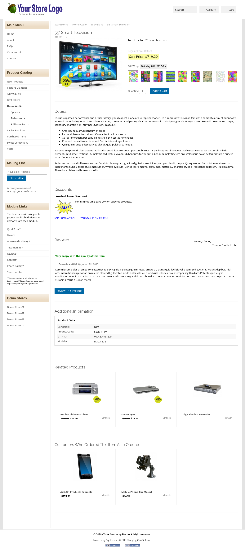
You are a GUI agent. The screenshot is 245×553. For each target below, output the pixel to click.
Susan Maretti (67, 264)
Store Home (61, 24)
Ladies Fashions (16, 130)
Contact (11, 58)
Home (10, 34)
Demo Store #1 (15, 307)
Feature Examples (17, 87)
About (10, 40)
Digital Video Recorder (196, 414)
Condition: (63, 326)
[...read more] (83, 280)
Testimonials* (15, 247)
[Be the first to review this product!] (85, 406)
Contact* (12, 259)
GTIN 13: (62, 336)
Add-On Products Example (76, 492)
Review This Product (69, 290)
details (106, 418)
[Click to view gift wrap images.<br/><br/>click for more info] (169, 66)
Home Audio (14, 106)
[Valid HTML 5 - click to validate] (113, 546)
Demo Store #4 (15, 325)
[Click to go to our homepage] (35, 9)
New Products (15, 81)
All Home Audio (20, 124)
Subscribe (16, 178)
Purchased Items (16, 136)
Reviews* (12, 253)
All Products (14, 94)
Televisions (18, 118)
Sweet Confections (17, 142)
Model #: (63, 341)
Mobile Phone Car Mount (136, 492)
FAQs (10, 46)
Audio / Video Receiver (74, 414)
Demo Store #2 (15, 313)
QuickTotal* (14, 229)
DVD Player (128, 414)
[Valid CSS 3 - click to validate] (132, 546)
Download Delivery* (18, 241)
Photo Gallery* (15, 266)
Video (10, 148)
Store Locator (15, 272)
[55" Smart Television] (89, 65)
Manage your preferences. (22, 191)
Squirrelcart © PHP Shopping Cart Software (129, 540)
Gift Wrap (133, 66)
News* (11, 235)
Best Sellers (13, 100)
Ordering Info (14, 52)
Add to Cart (160, 91)
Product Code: (66, 331)
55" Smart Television (118, 24)
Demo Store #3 (15, 319)
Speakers (16, 112)
